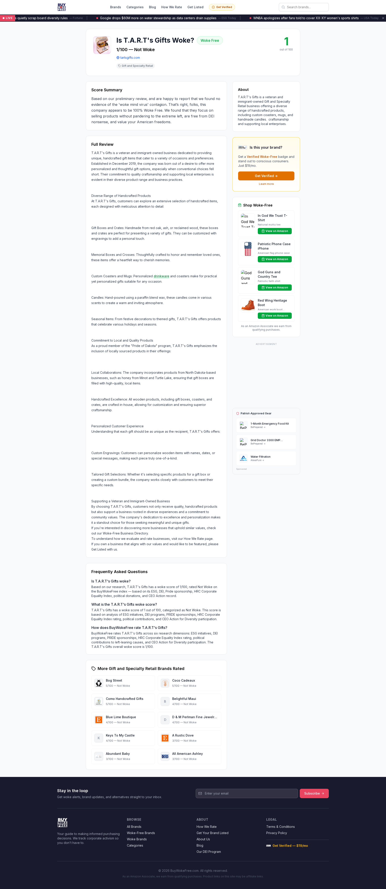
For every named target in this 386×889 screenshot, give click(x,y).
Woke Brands (137, 839)
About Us (203, 839)
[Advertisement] (266, 375)
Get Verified (224, 7)
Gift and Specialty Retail (137, 65)
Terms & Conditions (280, 826)
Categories (135, 7)
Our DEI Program (209, 852)
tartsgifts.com (130, 57)
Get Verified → (266, 176)
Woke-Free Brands (141, 833)
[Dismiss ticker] (383, 18)
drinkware (161, 276)
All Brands (134, 826)
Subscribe (312, 793)
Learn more (266, 184)
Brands (115, 7)
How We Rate (171, 7)
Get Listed (195, 7)
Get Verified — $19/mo (290, 845)
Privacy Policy (276, 833)
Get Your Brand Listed (213, 833)
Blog (152, 7)
